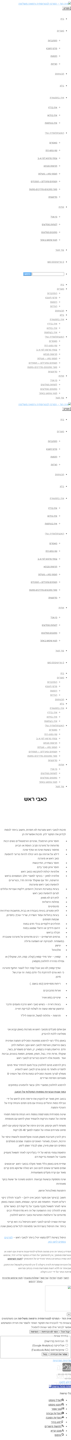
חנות (59, 1277)
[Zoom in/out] (59, 1374)
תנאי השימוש (15, 1258)
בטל (45, 1354)
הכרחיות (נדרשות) (54, 1341)
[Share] (66, 1374)
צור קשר (44, 1277)
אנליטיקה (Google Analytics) (48, 1345)
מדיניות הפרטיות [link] (62, 1360)
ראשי (66, 1277)
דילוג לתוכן (65, 1382)
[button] (60, 1386)
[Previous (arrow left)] (69, 1378)
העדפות (34, 1331)
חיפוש (32, 1281)
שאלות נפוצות (31, 1277)
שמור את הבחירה (58, 1354)
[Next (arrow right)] (66, 1378)
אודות (53, 1277)
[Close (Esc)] (69, 1374)
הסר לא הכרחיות (50, 1331)
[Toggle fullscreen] (62, 1374)
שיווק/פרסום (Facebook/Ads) (48, 1349)
